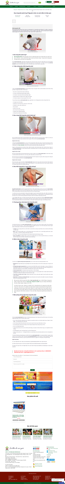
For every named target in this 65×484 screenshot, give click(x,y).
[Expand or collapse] (13, 25)
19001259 (16, 352)
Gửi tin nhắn (56, 480)
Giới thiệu (16, 6)
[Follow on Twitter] (35, 448)
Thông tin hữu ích (40, 6)
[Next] (51, 435)
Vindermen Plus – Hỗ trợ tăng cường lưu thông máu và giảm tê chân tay (18, 416)
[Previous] (13, 435)
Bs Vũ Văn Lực (18, 16)
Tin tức (35, 6)
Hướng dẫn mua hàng (47, 6)
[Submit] (39, 2)
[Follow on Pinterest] (37, 448)
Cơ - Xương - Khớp (27, 9)
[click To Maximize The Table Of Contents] (14, 21)
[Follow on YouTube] (38, 448)
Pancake (57, 482)
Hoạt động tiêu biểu (22, 6)
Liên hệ (54, 6)
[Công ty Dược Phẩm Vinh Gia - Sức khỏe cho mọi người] (14, 2)
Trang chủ (11, 6)
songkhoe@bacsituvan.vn (28, 352)
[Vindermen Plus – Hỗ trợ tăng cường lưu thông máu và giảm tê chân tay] (18, 406)
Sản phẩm (28, 6)
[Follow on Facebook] (33, 448)
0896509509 (48, 351)
